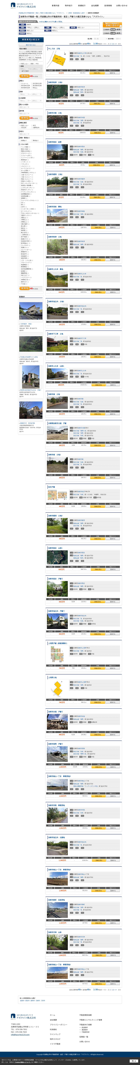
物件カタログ (55, 1039)
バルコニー (25, 166)
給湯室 (24, 271)
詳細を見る (97, 73)
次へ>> (114, 44)
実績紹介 (82, 5)
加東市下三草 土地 (55, 334)
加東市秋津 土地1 (55, 82)
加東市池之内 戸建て (57, 611)
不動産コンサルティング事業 (90, 1019)
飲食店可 (25, 254)
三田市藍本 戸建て (26, 324)
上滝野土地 (52, 677)
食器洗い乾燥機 (27, 185)
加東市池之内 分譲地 (56, 837)
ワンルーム (24, 83)
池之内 (84, 306)
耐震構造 (25, 267)
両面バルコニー (27, 179)
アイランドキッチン (28, 192)
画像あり (24, 140)
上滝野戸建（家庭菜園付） (58, 643)
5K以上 (35, 88)
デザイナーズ (26, 153)
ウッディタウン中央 (91, 786)
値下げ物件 (25, 71)
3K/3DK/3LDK (37, 85)
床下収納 (25, 237)
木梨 (83, 117)
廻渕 (83, 179)
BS (23, 204)
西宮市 (27, 1000)
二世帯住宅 (25, 235)
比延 (81, 152)
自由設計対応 (26, 241)
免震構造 (25, 264)
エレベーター (26, 249)
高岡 (83, 748)
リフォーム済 (26, 155)
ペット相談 (25, 147)
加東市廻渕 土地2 (55, 516)
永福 (83, 716)
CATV (24, 207)
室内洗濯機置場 (27, 269)
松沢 (83, 491)
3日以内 (23, 127)
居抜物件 (25, 256)
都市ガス (25, 282)
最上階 (24, 226)
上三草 (84, 53)
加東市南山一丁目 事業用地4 (59, 870)
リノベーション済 (27, 157)
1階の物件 (25, 224)
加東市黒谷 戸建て (55, 579)
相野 (81, 90)
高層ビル (25, 247)
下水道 (24, 284)
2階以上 (24, 217)
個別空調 (25, 258)
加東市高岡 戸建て (55, 744)
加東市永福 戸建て (55, 712)
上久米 (84, 274)
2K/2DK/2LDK (25, 85)
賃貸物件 (85, 1030)
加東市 (80, 53)
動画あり (36, 140)
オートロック (26, 211)
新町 (83, 904)
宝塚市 (38, 1000)
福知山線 (76, 90)
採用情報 (108, 5)
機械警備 (25, 273)
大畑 (83, 428)
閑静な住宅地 (26, 151)
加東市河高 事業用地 (56, 805)
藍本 (81, 92)
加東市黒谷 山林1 (55, 548)
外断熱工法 (25, 279)
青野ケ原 (83, 431)
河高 (83, 810)
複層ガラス (25, 239)
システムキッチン (27, 187)
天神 (83, 937)
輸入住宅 (25, 232)
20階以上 (25, 222)
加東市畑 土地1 (54, 455)
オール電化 (25, 170)
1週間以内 (36, 127)
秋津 (83, 87)
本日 (34, 125)
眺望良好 (25, 160)
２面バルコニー (27, 175)
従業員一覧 (83, 1036)
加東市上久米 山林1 (56, 366)
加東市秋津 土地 (54, 237)
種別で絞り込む (31, 45)
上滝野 (84, 648)
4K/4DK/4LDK (25, 88)
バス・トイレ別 (27, 260)
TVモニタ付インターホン (30, 213)
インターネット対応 (28, 209)
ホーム (52, 1015)
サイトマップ (55, 1034)
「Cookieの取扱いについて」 (22, 1062)
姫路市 (22, 1000)
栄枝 (83, 211)
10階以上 (25, 219)
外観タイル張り (27, 181)
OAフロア (25, 275)
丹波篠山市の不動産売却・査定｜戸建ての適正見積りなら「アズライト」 (66, 1054)
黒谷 (83, 146)
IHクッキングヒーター (29, 183)
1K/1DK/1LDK (37, 83)
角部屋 (24, 230)
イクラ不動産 (55, 1043)
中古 (37, 63)
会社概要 (95, 5)
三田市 (43, 1000)
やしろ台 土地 (54, 48)
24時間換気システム (28, 172)
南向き (24, 228)
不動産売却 (85, 1032)
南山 (83, 781)
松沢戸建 (51, 487)
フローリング (26, 262)
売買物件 (85, 1027)
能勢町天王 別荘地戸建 (27, 423)
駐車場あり (25, 243)
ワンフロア (25, 245)
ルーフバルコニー (27, 168)
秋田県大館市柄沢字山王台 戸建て (30, 390)
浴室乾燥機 (25, 196)
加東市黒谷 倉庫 (54, 142)
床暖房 (24, 198)
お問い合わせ (122, 5)
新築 (32, 63)
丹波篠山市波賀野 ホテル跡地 (29, 357)
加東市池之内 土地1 (56, 301)
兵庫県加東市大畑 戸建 (57, 423)
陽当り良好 (25, 149)
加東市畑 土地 (54, 394)
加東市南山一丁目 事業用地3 (59, 776)
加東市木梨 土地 (54, 113)
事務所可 (25, 252)
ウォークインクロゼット (30, 200)
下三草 (84, 338)
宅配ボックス (26, 215)
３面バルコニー (27, 177)
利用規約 (53, 1029)
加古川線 (76, 56)
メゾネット (25, 162)
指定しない (24, 63)
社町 (81, 435)
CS (23, 202)
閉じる (134, 1061)
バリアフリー (26, 277)
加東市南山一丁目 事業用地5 (59, 964)
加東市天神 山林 (54, 932)
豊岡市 (33, 1000)
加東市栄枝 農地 (54, 207)
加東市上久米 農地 (55, 269)
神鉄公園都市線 (78, 786)
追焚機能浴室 (26, 194)
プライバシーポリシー (58, 1024)
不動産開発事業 (85, 1015)
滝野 (81, 120)
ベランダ (25, 164)
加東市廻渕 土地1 (55, 174)
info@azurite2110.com (20, 1034)
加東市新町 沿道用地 (56, 900)
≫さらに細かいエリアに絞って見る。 (51, 21)
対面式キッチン (27, 190)
